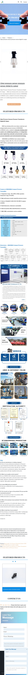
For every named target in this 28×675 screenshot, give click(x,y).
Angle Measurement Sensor (10, 532)
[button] (18, 2)
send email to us (15, 104)
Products (10, 37)
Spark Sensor (14, 530)
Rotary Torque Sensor (5, 530)
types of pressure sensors (6, 528)
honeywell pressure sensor (19, 528)
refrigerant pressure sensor (12, 534)
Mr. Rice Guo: (6, 605)
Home (3, 37)
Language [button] (25, 2)
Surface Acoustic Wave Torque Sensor (12, 535)
